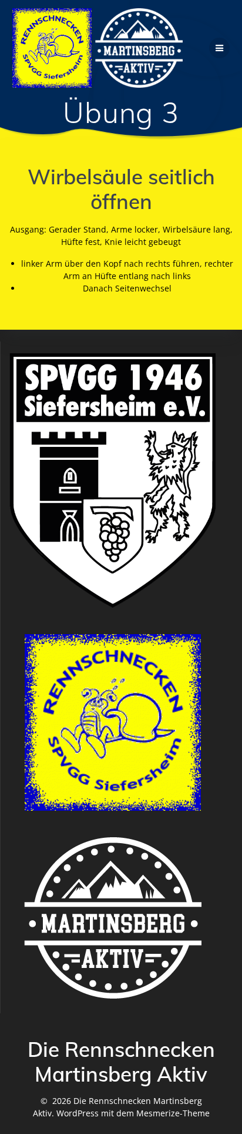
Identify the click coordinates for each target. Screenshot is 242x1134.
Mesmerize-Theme (173, 1113)
